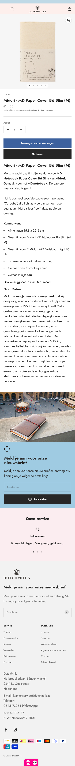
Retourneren (9, 656)
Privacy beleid (48, 662)
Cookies (45, 656)
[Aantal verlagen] (8, 129)
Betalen (7, 644)
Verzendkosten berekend (27, 110)
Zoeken (7, 632)
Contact (45, 632)
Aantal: (6, 122)
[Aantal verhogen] (21, 129)
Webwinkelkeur (49, 644)
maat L (47, 282)
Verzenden (8, 650)
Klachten (7, 662)
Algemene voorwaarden (53, 650)
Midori (6, 94)
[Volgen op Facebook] (5, 729)
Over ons (45, 638)
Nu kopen (37, 154)
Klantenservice (10, 638)
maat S (34, 282)
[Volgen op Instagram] (14, 729)
